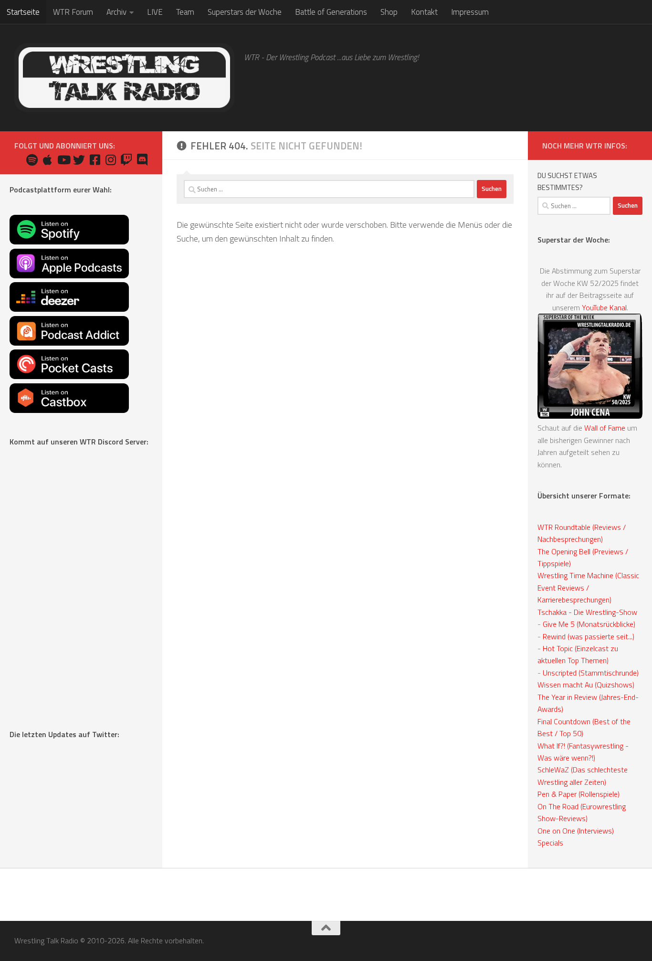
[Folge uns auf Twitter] (79, 160)
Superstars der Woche (245, 12)
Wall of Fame (604, 427)
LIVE (155, 12)
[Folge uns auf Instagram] (110, 160)
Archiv (116, 12)
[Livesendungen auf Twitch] (126, 160)
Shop (389, 12)
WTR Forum (73, 12)
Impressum (470, 12)
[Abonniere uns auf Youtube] (63, 160)
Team (185, 12)
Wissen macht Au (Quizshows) (585, 684)
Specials (550, 842)
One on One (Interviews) (575, 830)
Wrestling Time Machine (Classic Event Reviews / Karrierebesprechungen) (588, 587)
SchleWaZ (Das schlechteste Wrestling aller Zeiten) (582, 775)
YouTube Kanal (604, 307)
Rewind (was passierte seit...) (588, 636)
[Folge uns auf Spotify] (32, 160)
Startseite (23, 12)
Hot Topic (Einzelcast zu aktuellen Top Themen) (577, 654)
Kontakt (424, 12)
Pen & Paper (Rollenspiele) (578, 794)
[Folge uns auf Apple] (47, 160)
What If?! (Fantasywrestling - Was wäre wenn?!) (583, 751)
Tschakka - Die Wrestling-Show (587, 612)
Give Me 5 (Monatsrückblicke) (589, 624)
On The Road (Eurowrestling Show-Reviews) (581, 812)
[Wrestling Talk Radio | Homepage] (124, 77)
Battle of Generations (331, 12)
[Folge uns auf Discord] (142, 160)
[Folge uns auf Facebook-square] (95, 160)
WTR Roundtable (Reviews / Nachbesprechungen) (581, 533)
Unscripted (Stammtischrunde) (591, 672)
